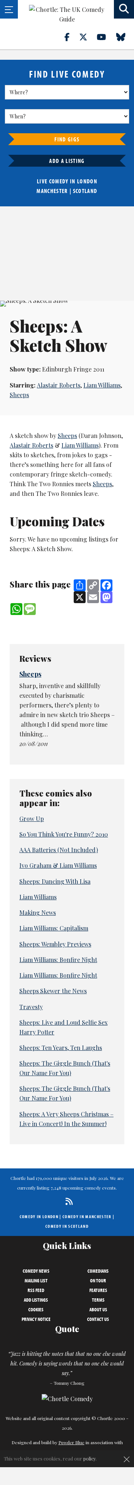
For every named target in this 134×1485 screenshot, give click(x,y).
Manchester (52, 190)
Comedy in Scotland (67, 1226)
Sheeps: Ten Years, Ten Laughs (60, 1047)
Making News (37, 912)
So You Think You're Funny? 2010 (63, 834)
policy (89, 1458)
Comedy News (36, 1271)
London (87, 181)
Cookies (36, 1309)
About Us (98, 1309)
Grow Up (31, 818)
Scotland (85, 190)
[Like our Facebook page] (71, 37)
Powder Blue (71, 1442)
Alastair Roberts (58, 385)
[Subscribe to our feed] (67, 1201)
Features (98, 1290)
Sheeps (19, 395)
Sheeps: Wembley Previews (55, 944)
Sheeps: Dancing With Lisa (54, 881)
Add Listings (36, 1299)
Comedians (98, 1271)
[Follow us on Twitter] (87, 37)
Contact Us (98, 1319)
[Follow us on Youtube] (106, 37)
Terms (98, 1299)
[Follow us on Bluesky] (125, 37)
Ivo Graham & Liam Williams (58, 865)
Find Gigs (66, 139)
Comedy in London (39, 1216)
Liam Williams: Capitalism (53, 928)
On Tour (98, 1280)
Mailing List (36, 1280)
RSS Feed (36, 1290)
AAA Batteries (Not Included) (58, 850)
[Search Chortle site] (124, 9)
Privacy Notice (36, 1319)
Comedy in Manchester (87, 1216)
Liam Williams (102, 385)
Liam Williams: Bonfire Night (58, 960)
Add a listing (66, 160)
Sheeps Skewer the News (53, 991)
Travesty (31, 1007)
